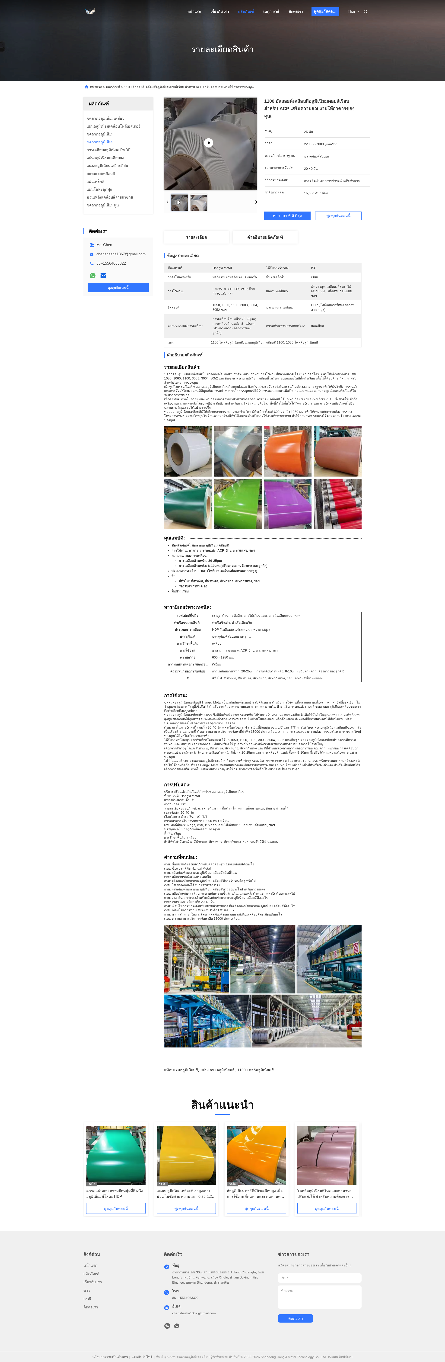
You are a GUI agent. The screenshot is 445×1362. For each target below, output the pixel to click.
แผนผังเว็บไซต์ (142, 1357)
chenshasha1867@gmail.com (121, 254)
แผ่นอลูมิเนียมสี (185, 1070)
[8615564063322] (176, 1327)
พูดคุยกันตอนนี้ (326, 11)
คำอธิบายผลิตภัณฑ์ (265, 237)
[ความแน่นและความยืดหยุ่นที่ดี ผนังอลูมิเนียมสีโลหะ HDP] (115, 1155)
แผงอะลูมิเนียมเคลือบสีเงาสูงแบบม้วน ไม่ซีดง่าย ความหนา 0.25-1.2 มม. (184, 1194)
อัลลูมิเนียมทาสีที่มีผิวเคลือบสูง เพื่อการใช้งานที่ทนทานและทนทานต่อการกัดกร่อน (255, 1194)
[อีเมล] (103, 275)
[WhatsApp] (92, 275)
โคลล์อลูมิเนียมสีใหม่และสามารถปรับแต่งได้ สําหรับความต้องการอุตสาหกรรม (324, 1194)
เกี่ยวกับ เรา (219, 11)
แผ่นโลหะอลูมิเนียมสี (218, 1070)
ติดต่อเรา (296, 11)
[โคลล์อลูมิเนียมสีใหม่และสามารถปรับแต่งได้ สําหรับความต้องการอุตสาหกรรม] (326, 1155)
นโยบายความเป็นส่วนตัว (110, 1357)
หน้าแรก (194, 11)
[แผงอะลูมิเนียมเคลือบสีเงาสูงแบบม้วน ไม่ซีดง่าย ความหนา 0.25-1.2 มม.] (186, 1155)
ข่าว (86, 1290)
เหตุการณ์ (271, 11)
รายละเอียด (196, 237)
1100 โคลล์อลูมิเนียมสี (255, 1070)
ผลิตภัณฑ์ (246, 11)
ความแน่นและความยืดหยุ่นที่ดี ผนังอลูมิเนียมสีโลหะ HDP (114, 1193)
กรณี (87, 1299)
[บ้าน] (90, 12)
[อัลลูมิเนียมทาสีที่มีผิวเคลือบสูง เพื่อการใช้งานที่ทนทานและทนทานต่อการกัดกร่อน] (256, 1155)
